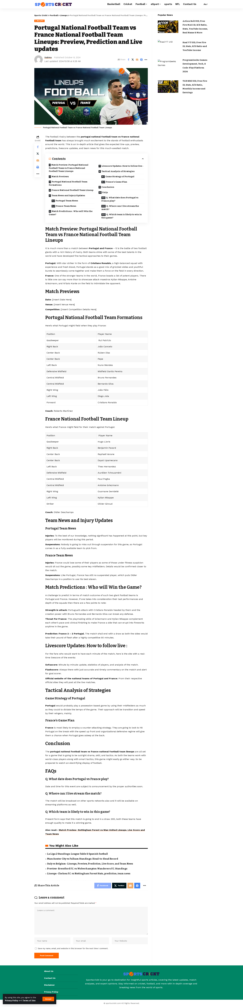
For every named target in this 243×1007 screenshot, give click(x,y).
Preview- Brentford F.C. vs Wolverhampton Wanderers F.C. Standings (87, 868)
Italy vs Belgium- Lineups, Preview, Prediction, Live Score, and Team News (90, 863)
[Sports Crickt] (53, 4)
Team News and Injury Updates (68, 195)
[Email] (137, 59)
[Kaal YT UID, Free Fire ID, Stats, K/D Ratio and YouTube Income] (168, 46)
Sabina (48, 57)
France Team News (66, 206)
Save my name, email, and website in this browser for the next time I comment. (73, 948)
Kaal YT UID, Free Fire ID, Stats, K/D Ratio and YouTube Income (195, 46)
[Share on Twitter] (133, 59)
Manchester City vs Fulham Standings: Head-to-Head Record (82, 858)
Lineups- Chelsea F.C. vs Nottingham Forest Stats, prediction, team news (88, 873)
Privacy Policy (11, 1000)
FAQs (105, 192)
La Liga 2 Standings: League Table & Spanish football (77, 854)
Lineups (39, 21)
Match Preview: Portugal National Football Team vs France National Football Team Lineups (68, 168)
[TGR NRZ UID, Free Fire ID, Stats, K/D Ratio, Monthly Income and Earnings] (168, 86)
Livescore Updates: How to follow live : (122, 166)
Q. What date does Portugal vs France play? (119, 199)
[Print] (141, 59)
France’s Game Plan (116, 182)
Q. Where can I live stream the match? (120, 208)
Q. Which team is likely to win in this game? (121, 216)
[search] (200, 4)
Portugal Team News (67, 200)
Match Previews (60, 176)
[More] (146, 59)
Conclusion (108, 187)
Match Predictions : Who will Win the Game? (71, 213)
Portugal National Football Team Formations (68, 183)
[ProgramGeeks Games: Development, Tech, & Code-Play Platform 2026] (168, 65)
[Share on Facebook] (128, 59)
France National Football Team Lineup (72, 190)
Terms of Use (28, 1000)
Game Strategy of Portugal (119, 176)
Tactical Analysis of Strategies (118, 171)
